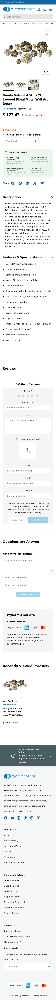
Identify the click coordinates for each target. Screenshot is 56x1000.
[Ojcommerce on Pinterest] (32, 816)
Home (5, 23)
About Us (9, 835)
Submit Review (38, 520)
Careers (8, 851)
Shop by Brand (11, 885)
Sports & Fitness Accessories (22, 23)
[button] (18, 395)
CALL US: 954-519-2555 (17, 936)
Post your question (28, 594)
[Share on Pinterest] (27, 183)
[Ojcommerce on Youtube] (12, 816)
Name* (28, 465)
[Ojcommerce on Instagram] (19, 816)
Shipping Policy (12, 896)
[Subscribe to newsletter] (48, 966)
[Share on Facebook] (13, 183)
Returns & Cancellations (16, 902)
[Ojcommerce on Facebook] (6, 816)
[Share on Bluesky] (42, 183)
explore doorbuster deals (28, 2)
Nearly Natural (9, 109)
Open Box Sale (11, 880)
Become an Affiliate (14, 862)
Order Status (10, 891)
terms (26, 512)
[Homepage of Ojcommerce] (19, 9)
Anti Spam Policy (12, 846)
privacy (37, 512)
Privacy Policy (11, 840)
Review (28, 415)
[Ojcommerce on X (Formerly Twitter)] (38, 816)
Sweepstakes (11, 913)
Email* (28, 478)
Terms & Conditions (14, 907)
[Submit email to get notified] (35, 141)
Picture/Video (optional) (28, 439)
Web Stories (10, 857)
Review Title (27, 402)
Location (28, 490)
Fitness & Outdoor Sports (45, 23)
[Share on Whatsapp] (20, 183)
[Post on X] (35, 183)
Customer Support (13, 931)
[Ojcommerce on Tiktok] (25, 816)
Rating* (28, 391)
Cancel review (17, 520)
